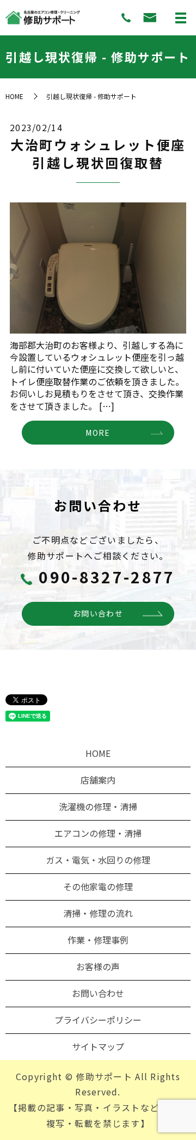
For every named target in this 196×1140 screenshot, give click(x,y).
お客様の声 (98, 966)
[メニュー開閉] (180, 18)
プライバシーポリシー (98, 1019)
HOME (14, 96)
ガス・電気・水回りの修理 (98, 859)
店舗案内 (98, 779)
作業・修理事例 (98, 939)
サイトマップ (98, 1046)
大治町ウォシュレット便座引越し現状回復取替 (98, 153)
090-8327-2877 (107, 577)
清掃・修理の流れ (98, 913)
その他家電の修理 (98, 886)
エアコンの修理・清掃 (98, 833)
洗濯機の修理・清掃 (98, 806)
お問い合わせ (98, 613)
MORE (97, 432)
